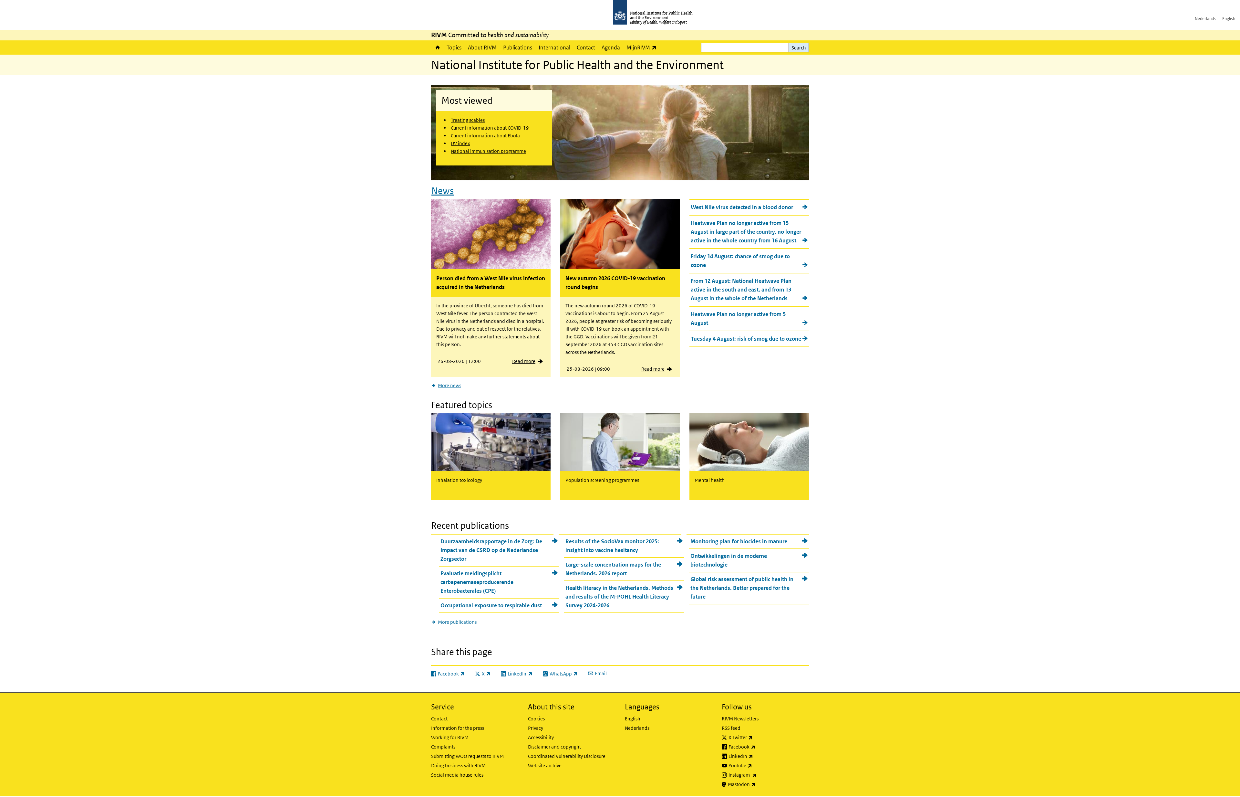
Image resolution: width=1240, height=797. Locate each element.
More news (449, 385)
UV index (460, 143)
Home (437, 47)
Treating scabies (468, 120)
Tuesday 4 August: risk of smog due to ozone (746, 338)
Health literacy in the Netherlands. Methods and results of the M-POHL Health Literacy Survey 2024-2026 (619, 596)
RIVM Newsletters (740, 719)
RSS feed (731, 728)
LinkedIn (757, 756)
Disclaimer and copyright (554, 747)
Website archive (545, 765)
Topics (454, 47)
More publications (457, 622)
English (1228, 18)
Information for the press (457, 728)
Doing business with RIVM (458, 765)
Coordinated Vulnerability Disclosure (566, 756)
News (442, 191)
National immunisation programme (488, 151)
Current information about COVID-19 (490, 128)
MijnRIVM (643, 47)
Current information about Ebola (485, 136)
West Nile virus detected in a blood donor (742, 207)
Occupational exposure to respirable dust (491, 605)
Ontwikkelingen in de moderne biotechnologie (728, 560)
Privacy (535, 728)
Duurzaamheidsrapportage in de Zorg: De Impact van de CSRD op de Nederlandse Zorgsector (491, 550)
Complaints (443, 747)
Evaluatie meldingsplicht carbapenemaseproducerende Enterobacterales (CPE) (476, 582)
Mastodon (759, 784)
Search (798, 48)
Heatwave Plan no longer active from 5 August (738, 318)
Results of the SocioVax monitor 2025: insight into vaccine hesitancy (612, 546)
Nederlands (1205, 18)
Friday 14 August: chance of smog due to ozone (740, 261)
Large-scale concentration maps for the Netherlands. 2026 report (613, 569)
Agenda (611, 47)
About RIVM (482, 47)
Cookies (536, 719)
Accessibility (541, 737)
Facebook (758, 746)
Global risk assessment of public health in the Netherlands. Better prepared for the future (741, 588)
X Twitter (757, 737)
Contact (586, 47)
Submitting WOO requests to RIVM (467, 756)
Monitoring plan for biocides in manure (738, 541)
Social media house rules (457, 775)
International (554, 47)
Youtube (757, 765)
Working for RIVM (450, 737)
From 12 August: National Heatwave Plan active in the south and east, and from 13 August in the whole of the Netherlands (741, 289)
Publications (517, 47)
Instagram (759, 774)
